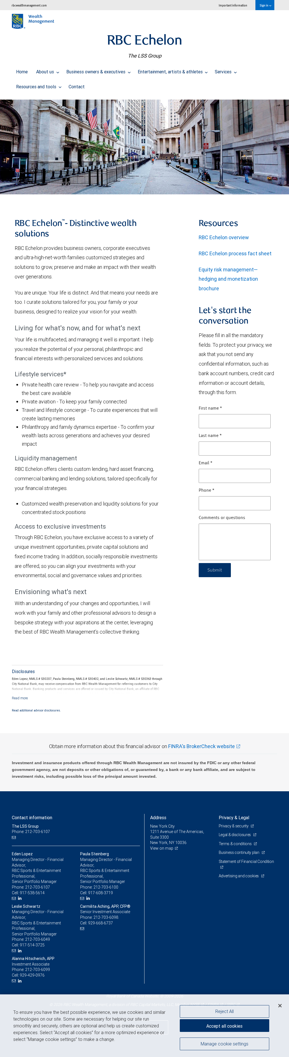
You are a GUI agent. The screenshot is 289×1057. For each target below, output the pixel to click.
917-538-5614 (32, 892)
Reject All (224, 1011)
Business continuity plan (239, 852)
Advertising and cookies (239, 875)
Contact (77, 86)
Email (206, 463)
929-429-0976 (32, 975)
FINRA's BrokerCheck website (201, 746)
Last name (210, 436)
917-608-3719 (100, 892)
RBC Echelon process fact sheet (235, 253)
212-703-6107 (37, 887)
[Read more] (20, 698)
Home (22, 71)
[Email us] (14, 837)
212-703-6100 (105, 887)
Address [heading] (158, 817)
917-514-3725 (32, 945)
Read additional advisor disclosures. (36, 710)
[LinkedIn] (20, 898)
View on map (161, 848)
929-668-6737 (100, 923)
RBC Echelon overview (224, 237)
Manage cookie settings (224, 1044)
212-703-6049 (37, 939)
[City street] (144, 147)
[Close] (280, 1005)
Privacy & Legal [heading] (234, 817)
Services (224, 71)
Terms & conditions (236, 843)
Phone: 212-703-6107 (31, 831)
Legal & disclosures (235, 834)
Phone (206, 490)
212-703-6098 (105, 917)
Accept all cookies (224, 1026)
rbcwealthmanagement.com (29, 5)
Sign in (264, 5)
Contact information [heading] (32, 817)
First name (210, 408)
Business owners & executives (96, 71)
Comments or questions (222, 518)
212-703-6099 (37, 969)
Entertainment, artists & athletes (171, 71)
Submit (214, 570)
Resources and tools (36, 86)
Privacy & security (234, 826)
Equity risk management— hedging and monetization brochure (228, 279)
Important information (233, 5)
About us (45, 71)
